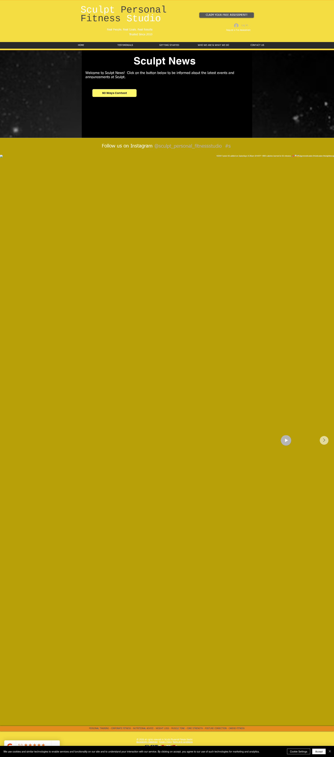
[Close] (330, 751)
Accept (319, 751)
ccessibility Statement (148, 742)
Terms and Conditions (183, 742)
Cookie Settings (298, 751)
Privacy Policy (165, 742)
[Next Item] (324, 440)
